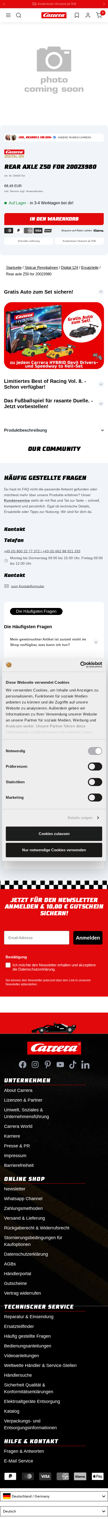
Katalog (11, 1410)
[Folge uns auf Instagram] (35, 1064)
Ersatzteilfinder (19, 1326)
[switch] (95, 767)
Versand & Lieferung (24, 1217)
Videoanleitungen (21, 1355)
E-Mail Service (18, 1460)
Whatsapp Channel (23, 1198)
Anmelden (88, 937)
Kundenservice (17, 500)
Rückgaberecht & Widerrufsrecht (36, 1227)
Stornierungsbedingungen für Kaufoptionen (33, 1241)
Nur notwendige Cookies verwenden (54, 850)
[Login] (88, 15)
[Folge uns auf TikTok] (73, 1064)
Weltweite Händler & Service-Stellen (40, 1365)
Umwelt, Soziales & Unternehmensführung (26, 1113)
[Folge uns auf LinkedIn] (85, 1064)
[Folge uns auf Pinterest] (48, 1064)
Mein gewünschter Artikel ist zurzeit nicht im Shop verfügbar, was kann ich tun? (48, 641)
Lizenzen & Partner (23, 1099)
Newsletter (14, 1188)
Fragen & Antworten (24, 1450)
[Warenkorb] (99, 15)
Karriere (12, 1135)
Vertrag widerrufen (22, 1292)
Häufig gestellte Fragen (27, 1335)
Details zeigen (80, 818)
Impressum (15, 1155)
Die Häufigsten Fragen (36, 611)
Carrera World (18, 1126)
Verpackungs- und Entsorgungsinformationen (30, 1424)
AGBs (10, 1263)
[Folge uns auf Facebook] (23, 1064)
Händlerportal (17, 1273)
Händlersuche (18, 1374)
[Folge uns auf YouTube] (60, 1064)
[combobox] (54, 1496)
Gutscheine (15, 1283)
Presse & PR (17, 1145)
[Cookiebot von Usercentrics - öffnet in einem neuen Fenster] (80, 664)
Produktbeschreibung (25, 430)
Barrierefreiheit (19, 1165)
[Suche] (19, 15)
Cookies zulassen (54, 834)
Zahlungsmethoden (23, 1208)
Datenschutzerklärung (26, 1253)
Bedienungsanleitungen (27, 1345)
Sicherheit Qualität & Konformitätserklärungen (28, 1388)
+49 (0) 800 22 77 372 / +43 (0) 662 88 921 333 (42, 551)
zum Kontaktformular (27, 586)
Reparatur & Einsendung (28, 1316)
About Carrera (18, 1090)
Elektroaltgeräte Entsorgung (32, 1401)
